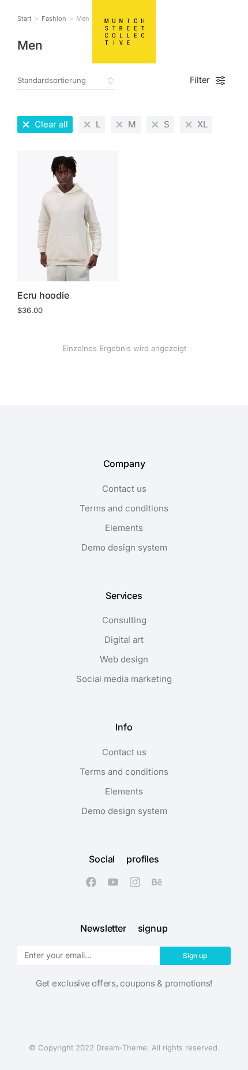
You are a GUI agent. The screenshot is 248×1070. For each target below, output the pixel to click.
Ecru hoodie (43, 295)
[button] (18, 32)
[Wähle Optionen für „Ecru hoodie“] (103, 267)
